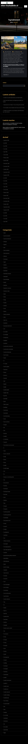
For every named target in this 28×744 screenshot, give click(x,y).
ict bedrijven (6, 439)
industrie (5, 442)
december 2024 (6, 198)
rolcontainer (6, 590)
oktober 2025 (6, 169)
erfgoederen (5, 55)
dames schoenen (7, 314)
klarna (5, 459)
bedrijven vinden (7, 291)
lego (4, 503)
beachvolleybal (6, 279)
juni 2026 (5, 146)
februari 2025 (6, 192)
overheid (5, 552)
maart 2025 (6, 189)
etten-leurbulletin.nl (9, 5)
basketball (6, 276)
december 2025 (6, 163)
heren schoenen (6, 421)
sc (4, 604)
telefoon (5, 622)
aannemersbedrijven (7, 238)
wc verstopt (6, 715)
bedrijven (5, 285)
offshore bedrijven (7, 540)
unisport (5, 660)
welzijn (17, 62)
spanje (5, 607)
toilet (5, 648)
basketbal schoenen (7, 273)
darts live (5, 320)
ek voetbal (5, 331)
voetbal (5, 677)
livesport (5, 506)
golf (4, 381)
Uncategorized (17, 51)
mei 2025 (5, 183)
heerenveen (6, 410)
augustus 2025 (6, 175)
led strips (5, 494)
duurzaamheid (18, 54)
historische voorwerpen (7, 57)
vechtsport (6, 665)
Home (11, 22)
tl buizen (5, 639)
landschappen (11, 58)
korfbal (5, 465)
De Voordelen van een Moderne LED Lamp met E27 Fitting (14, 107)
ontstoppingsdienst (7, 546)
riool (4, 581)
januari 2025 (6, 195)
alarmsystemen (6, 253)
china (5, 308)
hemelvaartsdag (7, 416)
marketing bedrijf (7, 511)
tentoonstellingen (16, 61)
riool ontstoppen (7, 584)
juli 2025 (5, 178)
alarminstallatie (6, 250)
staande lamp (6, 616)
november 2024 (6, 201)
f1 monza (5, 363)
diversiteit (13, 54)
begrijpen (9, 53)
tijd (4, 631)
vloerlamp (5, 671)
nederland (5, 535)
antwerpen (6, 259)
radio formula (6, 572)
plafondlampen (6, 561)
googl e (5, 384)
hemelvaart (6, 413)
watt (4, 709)
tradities (4, 62)
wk (4, 724)
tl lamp (5, 642)
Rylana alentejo (6, 127)
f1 (4, 360)
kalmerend (18, 57)
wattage (5, 712)
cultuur (22, 53)
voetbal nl (5, 683)
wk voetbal (6, 726)
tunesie (5, 651)
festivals (9, 55)
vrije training (6, 700)
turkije (5, 654)
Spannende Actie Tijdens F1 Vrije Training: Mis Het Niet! (14, 104)
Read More (6, 74)
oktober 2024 (6, 204)
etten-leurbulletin (6, 123)
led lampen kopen (7, 491)
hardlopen (5, 407)
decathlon (5, 323)
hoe (4, 430)
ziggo (5, 732)
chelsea (5, 305)
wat (4, 706)
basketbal (5, 270)
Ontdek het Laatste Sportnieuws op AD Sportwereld (13, 97)
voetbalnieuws (6, 697)
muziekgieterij (6, 532)
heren (5, 418)
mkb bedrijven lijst (7, 520)
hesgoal (5, 424)
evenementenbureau (7, 352)
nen (4, 538)
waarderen (13, 62)
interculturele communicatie (9, 445)
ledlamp (5, 500)
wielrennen (6, 721)
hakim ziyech (6, 404)
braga (5, 299)
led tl (5, 497)
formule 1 (5, 375)
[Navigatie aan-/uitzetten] (25, 6)
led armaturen (6, 482)
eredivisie (5, 343)
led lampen (6, 488)
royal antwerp (6, 596)
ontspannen (11, 59)
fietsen (5, 372)
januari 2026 (6, 160)
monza (5, 523)
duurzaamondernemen (8, 325)
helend (19, 55)
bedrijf (5, 282)
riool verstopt (6, 587)
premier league (6, 567)
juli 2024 (5, 212)
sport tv (5, 610)
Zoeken (4, 82)
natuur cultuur (6, 59)
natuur (18, 58)
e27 (4, 328)
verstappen (6, 668)
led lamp (5, 485)
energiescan (6, 337)
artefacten (5, 53)
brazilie (5, 302)
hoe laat (5, 433)
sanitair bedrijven (7, 599)
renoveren (5, 578)
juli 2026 (5, 143)
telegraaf (5, 625)
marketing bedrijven (7, 514)
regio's (15, 59)
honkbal (5, 436)
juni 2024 (5, 215)
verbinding (9, 62)
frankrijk (5, 378)
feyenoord (5, 369)
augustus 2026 (6, 140)
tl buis (5, 636)
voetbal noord (6, 686)
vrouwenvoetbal (6, 703)
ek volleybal (6, 334)
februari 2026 (6, 157)
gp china (5, 395)
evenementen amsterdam (8, 349)
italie (5, 450)
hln (4, 427)
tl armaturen (6, 633)
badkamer (5, 267)
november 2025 (6, 166)
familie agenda (6, 366)
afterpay (5, 241)
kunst (21, 57)
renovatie (5, 575)
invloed (14, 57)
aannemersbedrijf (7, 235)
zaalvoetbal (6, 729)
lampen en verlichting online (9, 477)
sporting (5, 613)
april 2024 (5, 221)
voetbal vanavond (7, 692)
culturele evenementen (15, 53)
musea (15, 58)
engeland (5, 340)
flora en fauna (14, 55)
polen (5, 564)
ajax (4, 247)
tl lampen (5, 645)
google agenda (6, 389)
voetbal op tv (6, 689)
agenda (5, 244)
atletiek (5, 264)
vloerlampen (6, 674)
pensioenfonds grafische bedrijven (10, 555)
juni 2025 (5, 180)
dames (5, 311)
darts (5, 317)
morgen (5, 529)
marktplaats (6, 517)
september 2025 (7, 172)
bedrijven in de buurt (7, 288)
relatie (18, 59)
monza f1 (5, 526)
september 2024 (7, 207)
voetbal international (7, 680)
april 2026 (5, 151)
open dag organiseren (7, 549)
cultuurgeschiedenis (7, 54)
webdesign (6, 718)
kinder (5, 456)
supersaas (6, 619)
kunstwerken (5, 58)
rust (20, 59)
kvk (4, 471)
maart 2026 (6, 154)
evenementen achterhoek (8, 346)
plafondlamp (6, 558)
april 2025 (5, 186)
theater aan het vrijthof (8, 628)
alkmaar (5, 256)
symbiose (10, 61)
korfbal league (6, 468)
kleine (5, 462)
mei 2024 (5, 218)
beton (5, 296)
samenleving (5, 61)
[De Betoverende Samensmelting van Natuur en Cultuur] (14, 44)
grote (5, 401)
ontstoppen (6, 543)
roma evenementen (7, 593)
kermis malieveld (7, 453)
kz (4, 474)
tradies (21, 61)
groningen (5, 398)
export (5, 357)
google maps (6, 392)
